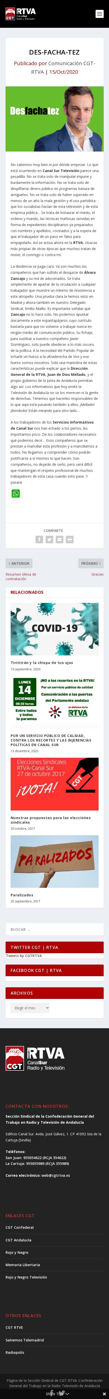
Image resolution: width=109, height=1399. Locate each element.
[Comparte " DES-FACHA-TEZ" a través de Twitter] (49, 539)
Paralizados (22, 895)
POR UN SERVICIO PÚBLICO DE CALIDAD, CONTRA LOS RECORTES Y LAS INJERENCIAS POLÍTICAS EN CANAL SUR (51, 740)
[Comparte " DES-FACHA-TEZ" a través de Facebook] (39, 539)
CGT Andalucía (18, 1240)
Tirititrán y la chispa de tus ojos (42, 662)
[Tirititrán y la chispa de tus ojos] (55, 629)
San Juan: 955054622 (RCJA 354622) (36, 1157)
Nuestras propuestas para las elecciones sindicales (51, 820)
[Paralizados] (55, 861)
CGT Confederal (20, 1227)
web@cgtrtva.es (56, 1175)
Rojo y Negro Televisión (26, 1277)
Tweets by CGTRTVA (24, 955)
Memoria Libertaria (23, 1264)
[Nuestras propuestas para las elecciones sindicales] (55, 784)
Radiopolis (15, 1352)
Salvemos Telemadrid (25, 1340)
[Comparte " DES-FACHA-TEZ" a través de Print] (70, 539)
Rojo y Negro (17, 1252)
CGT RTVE (14, 1327)
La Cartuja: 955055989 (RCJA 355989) (37, 1163)
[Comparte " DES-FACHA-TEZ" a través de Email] (60, 539)
